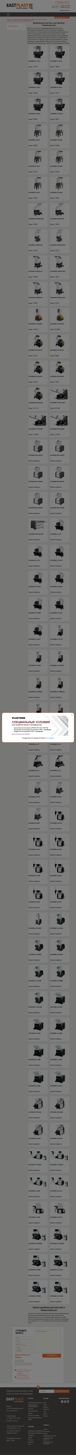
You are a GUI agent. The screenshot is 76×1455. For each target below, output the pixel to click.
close (72, 715)
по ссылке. (50, 738)
